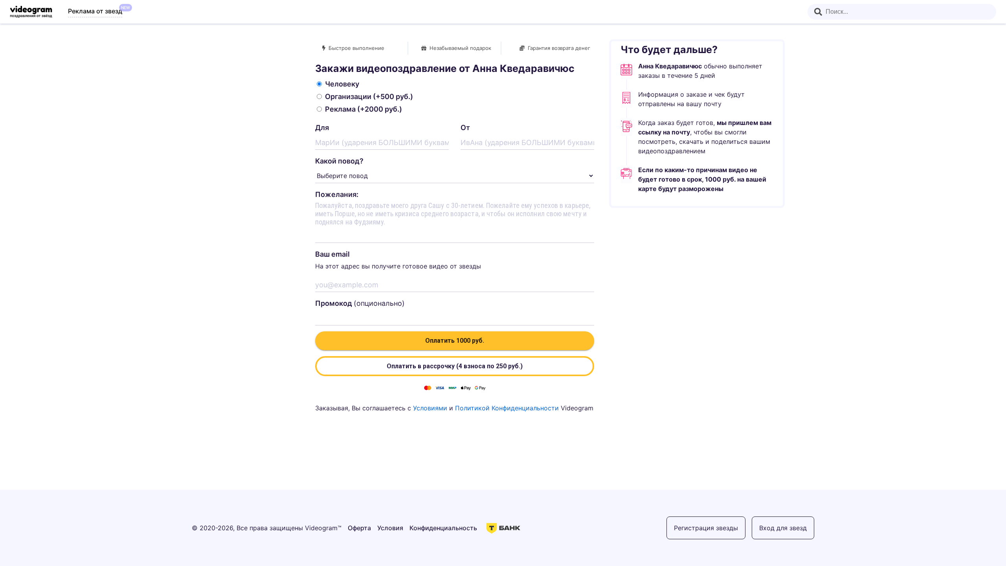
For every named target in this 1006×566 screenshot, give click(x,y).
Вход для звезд (783, 528)
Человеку (342, 84)
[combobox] (902, 12)
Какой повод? (339, 161)
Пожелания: (336, 194)
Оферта (359, 528)
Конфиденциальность (443, 528)
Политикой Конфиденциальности (507, 408)
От (465, 127)
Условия (390, 528)
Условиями (430, 408)
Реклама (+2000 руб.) (363, 109)
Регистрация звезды (706, 528)
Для (322, 127)
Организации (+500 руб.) (369, 96)
